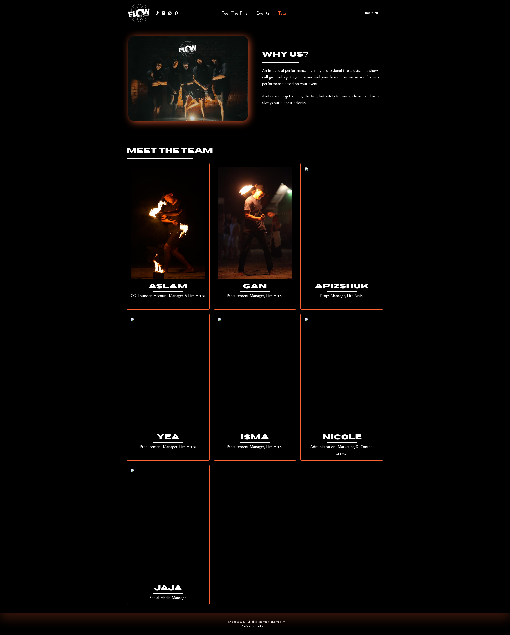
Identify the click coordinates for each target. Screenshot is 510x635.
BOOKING (372, 13)
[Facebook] (176, 13)
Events (263, 13)
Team (283, 13)
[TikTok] (157, 13)
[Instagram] (163, 13)
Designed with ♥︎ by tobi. (255, 626)
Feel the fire (234, 13)
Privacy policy (277, 621)
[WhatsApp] (170, 13)
